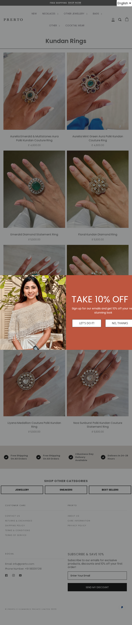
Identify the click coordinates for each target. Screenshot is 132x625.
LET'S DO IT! (86, 323)
